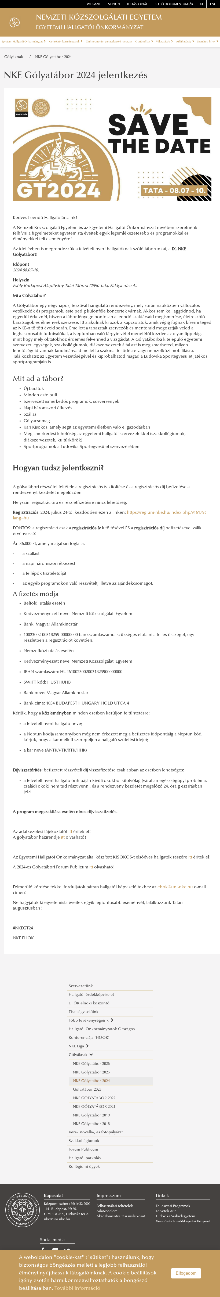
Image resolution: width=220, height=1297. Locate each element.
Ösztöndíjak (143, 42)
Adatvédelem (107, 1211)
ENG (213, 4)
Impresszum (109, 1196)
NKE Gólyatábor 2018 (91, 1124)
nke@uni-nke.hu (57, 1219)
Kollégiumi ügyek (84, 1167)
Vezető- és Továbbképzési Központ (183, 1221)
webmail (94, 4)
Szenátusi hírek (206, 42)
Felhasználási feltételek (115, 1206)
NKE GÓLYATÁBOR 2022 (94, 1098)
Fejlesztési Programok (173, 1206)
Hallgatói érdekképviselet (91, 995)
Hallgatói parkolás (85, 1158)
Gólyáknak (14, 57)
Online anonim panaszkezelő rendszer (109, 42)
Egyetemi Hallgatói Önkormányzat (22, 42)
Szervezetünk (81, 986)
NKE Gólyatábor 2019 (91, 1115)
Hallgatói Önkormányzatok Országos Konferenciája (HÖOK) (102, 1033)
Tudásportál (137, 4)
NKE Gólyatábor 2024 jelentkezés (76, 76)
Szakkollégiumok (84, 1141)
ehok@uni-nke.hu (175, 887)
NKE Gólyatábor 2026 (91, 1064)
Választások (163, 42)
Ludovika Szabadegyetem (175, 1216)
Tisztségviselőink (83, 1012)
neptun (114, 4)
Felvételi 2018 (166, 1211)
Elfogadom (186, 1273)
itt (70, 832)
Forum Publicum (83, 1150)
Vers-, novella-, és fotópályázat (96, 1132)
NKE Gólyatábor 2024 (53, 57)
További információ (77, 1288)
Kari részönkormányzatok (64, 42)
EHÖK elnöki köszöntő (89, 1003)
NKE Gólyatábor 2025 (91, 1072)
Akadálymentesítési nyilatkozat (121, 1216)
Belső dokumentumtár (174, 4)
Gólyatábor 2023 (87, 1090)
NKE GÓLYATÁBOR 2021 (94, 1107)
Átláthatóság (184, 42)
